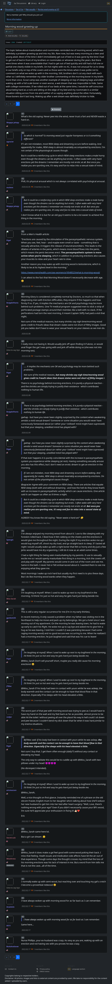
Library (33, 3)
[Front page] (1, 9)
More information (14, 19)
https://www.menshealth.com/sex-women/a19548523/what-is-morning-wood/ (60, 272)
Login (43, 3)
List (9, 31)
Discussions (21, 3)
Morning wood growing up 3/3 (48, 9)
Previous (57, 109)
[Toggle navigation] (4, 3)
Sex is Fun (19, 9)
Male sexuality (30, 9)
